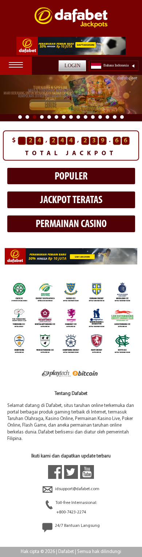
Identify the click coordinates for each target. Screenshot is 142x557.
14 (115, 117)
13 (107, 117)
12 (100, 117)
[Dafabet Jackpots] (71, 22)
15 (122, 117)
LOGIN (72, 65)
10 (85, 117)
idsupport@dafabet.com (76, 489)
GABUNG (50, 104)
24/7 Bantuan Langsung (77, 526)
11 (93, 117)
